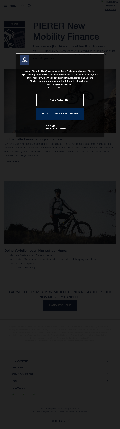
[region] (60, 95)
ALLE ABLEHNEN (60, 100)
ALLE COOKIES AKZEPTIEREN (60, 113)
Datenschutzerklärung (55, 88)
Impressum (68, 88)
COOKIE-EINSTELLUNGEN (56, 127)
